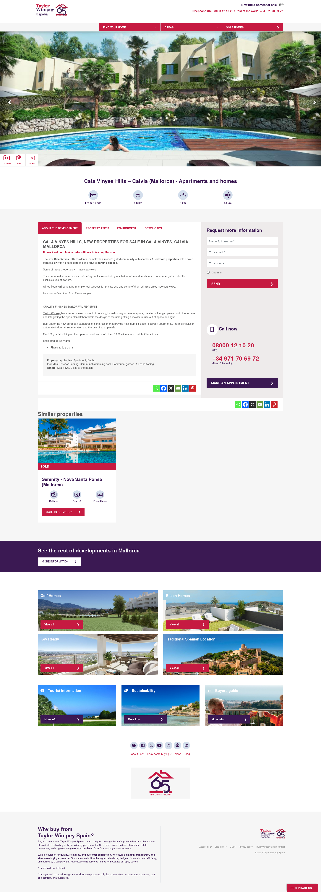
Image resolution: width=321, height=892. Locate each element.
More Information (59, 512)
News (178, 754)
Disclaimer (216, 272)
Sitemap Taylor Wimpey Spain (269, 852)
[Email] (178, 388)
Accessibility (205, 846)
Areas (169, 27)
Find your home (114, 27)
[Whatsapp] (156, 388)
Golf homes (235, 27)
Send (215, 283)
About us (136, 754)
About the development (60, 228)
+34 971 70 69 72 (271, 11)
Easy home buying (158, 754)
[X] (171, 388)
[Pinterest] (192, 388)
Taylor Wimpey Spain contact (270, 846)
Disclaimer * (221, 846)
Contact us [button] (302, 888)
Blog (187, 754)
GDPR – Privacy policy (241, 846)
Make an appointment (230, 383)
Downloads (153, 228)
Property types (97, 228)
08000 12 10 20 (223, 11)
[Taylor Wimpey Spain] (66, 12)
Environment (126, 228)
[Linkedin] (185, 388)
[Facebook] (163, 388)
